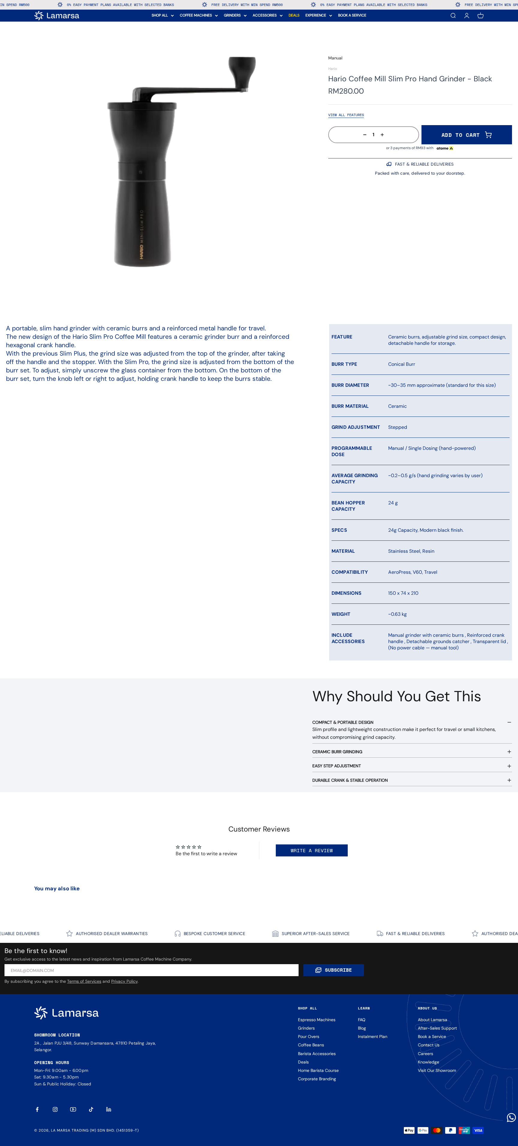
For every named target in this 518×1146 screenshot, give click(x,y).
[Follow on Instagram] (55, 1109)
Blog (362, 1028)
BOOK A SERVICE (352, 15)
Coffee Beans (311, 1045)
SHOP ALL (160, 15)
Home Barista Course (318, 1070)
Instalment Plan (372, 1036)
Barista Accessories (317, 1053)
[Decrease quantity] (363, 135)
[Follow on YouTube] (73, 1109)
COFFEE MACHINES (196, 15)
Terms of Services (84, 981)
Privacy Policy (124, 981)
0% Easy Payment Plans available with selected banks (57, 4)
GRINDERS (232, 15)
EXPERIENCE (315, 15)
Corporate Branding (317, 1078)
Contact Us (428, 1045)
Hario (332, 68)
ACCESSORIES (265, 15)
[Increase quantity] (384, 135)
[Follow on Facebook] (37, 1109)
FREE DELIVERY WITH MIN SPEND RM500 (184, 4)
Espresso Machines (316, 1019)
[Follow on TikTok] (91, 1109)
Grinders (306, 1028)
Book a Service (432, 1036)
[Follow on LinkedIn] (109, 1109)
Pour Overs (308, 1036)
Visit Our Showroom (437, 1070)
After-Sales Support (437, 1028)
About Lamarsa (432, 1019)
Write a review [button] (312, 850)
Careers (425, 1053)
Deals (303, 1062)
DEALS (294, 15)
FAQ (361, 1019)
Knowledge (428, 1062)
